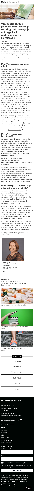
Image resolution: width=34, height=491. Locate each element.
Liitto (3, 435)
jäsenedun (9, 46)
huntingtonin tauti (7, 283)
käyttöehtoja (5, 483)
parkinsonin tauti (21, 283)
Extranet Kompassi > (7, 485)
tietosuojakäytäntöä (18, 481)
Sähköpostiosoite (6, 449)
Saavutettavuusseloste (8, 477)
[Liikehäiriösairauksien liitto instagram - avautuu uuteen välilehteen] (19, 420)
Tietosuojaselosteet (22, 477)
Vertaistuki (4, 430)
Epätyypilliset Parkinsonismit (10, 281)
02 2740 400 (11, 414)
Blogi (17, 389)
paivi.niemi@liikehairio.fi (10, 267)
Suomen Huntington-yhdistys (15, 154)
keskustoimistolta (7, 162)
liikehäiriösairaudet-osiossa (19, 229)
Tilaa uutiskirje (17, 470)
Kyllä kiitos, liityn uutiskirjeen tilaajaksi (14, 463)
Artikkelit (17, 366)
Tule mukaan (5, 432)
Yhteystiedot (5, 437)
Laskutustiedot (6, 443)
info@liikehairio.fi (15, 415)
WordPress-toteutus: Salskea (7, 487)
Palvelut (3, 427)
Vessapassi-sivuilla (14, 130)
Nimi (2, 455)
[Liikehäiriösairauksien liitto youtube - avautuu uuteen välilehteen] (21, 420)
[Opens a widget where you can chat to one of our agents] (28, 488)
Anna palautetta (6, 440)
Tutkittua (17, 377)
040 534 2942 (7, 269)
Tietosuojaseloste (23, 467)
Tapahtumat (17, 372)
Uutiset (17, 383)
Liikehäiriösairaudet (7, 425)
